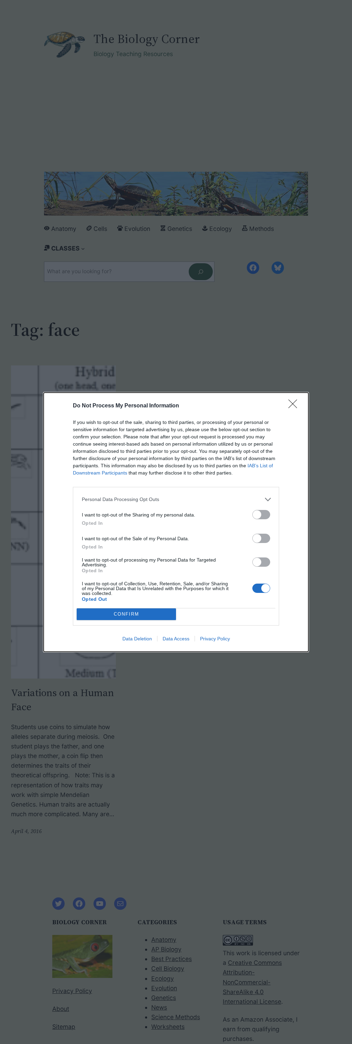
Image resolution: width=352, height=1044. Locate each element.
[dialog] (176, 522)
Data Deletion (137, 638)
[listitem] (176, 499)
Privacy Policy (215, 638)
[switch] (261, 514)
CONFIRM (126, 614)
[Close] (294, 406)
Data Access (176, 638)
